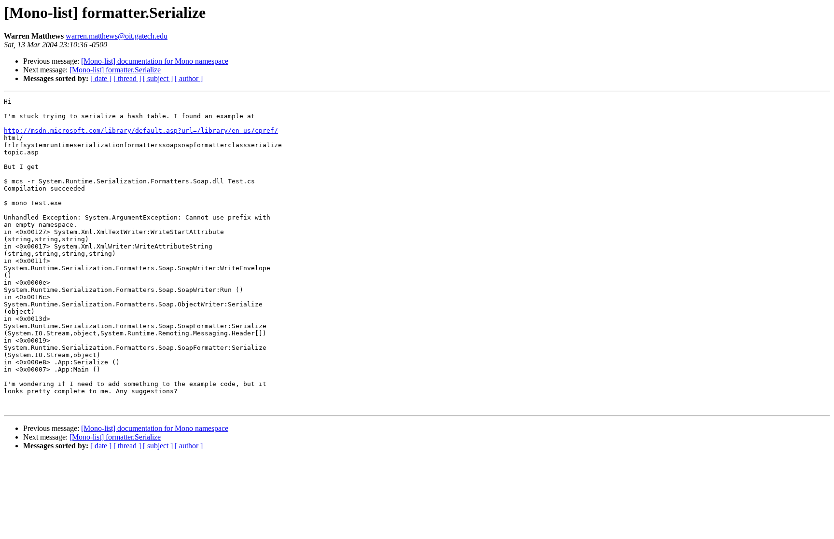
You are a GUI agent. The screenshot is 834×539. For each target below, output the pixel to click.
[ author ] (189, 78)
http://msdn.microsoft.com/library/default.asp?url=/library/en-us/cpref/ (141, 130)
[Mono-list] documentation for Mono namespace (154, 61)
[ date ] (100, 78)
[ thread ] (127, 78)
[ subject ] (158, 78)
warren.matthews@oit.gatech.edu (116, 36)
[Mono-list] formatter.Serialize (115, 70)
